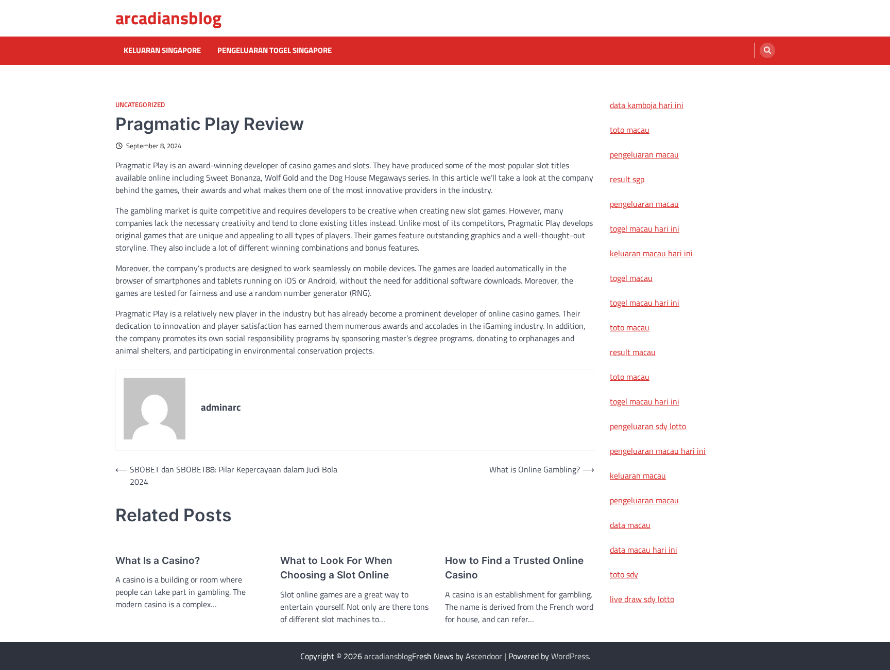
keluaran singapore (162, 50)
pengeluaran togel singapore (274, 50)
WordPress (570, 656)
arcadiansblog (168, 18)
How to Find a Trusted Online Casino (514, 568)
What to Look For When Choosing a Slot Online (336, 568)
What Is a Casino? (157, 561)
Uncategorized (140, 105)
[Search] (767, 50)
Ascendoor (484, 656)
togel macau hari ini (644, 302)
